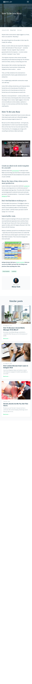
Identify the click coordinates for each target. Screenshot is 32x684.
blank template (20, 262)
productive (26, 186)
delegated (4, 196)
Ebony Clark (13, 30)
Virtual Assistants (6, 271)
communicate (15, 170)
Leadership (14, 271)
